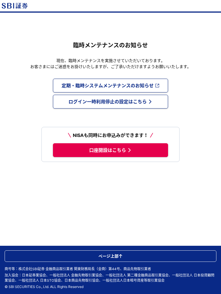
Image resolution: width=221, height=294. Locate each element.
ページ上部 (108, 256)
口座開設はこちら (107, 150)
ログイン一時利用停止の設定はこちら (107, 102)
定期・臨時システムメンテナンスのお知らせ (108, 85)
